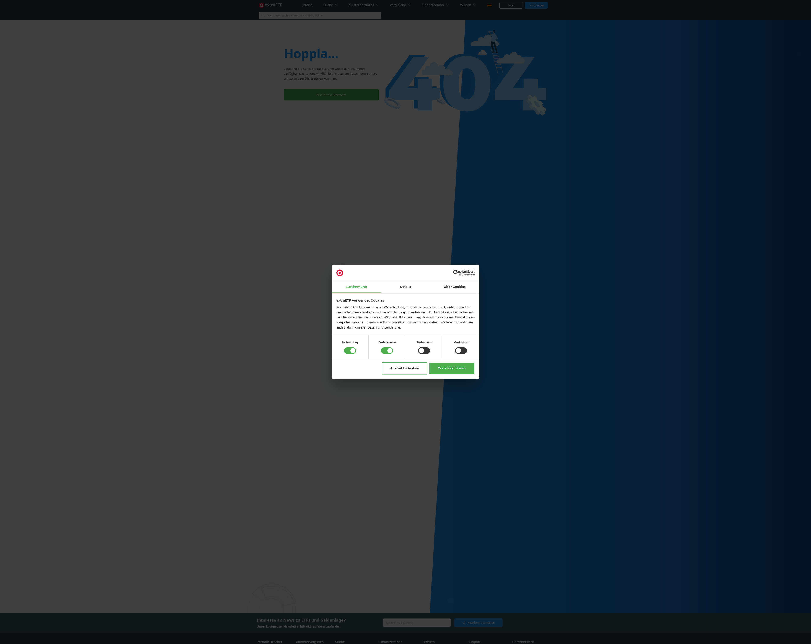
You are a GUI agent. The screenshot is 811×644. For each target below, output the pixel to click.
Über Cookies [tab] (455, 287)
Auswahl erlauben (404, 368)
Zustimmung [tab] (356, 287)
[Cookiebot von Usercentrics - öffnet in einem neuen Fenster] (456, 273)
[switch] (387, 350)
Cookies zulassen (452, 368)
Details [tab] (405, 287)
